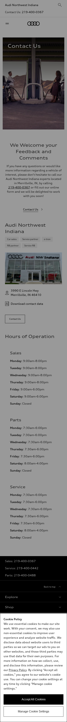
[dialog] (33, 667)
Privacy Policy (18, 670)
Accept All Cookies (34, 699)
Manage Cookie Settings (33, 711)
